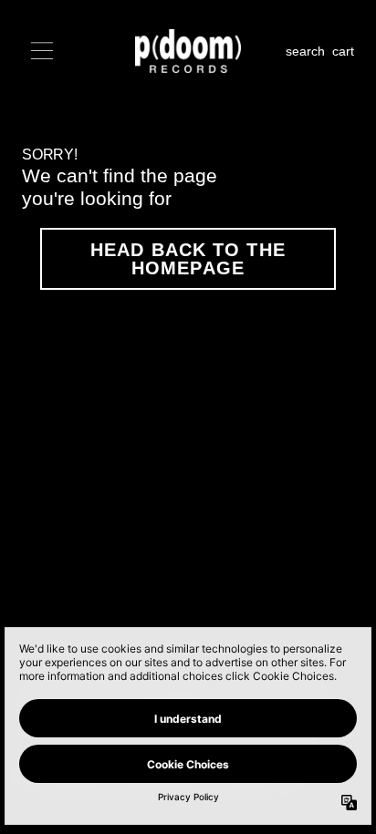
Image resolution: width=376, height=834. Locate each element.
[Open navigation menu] (42, 51)
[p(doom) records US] (188, 51)
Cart (343, 51)
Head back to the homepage (188, 259)
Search (305, 51)
